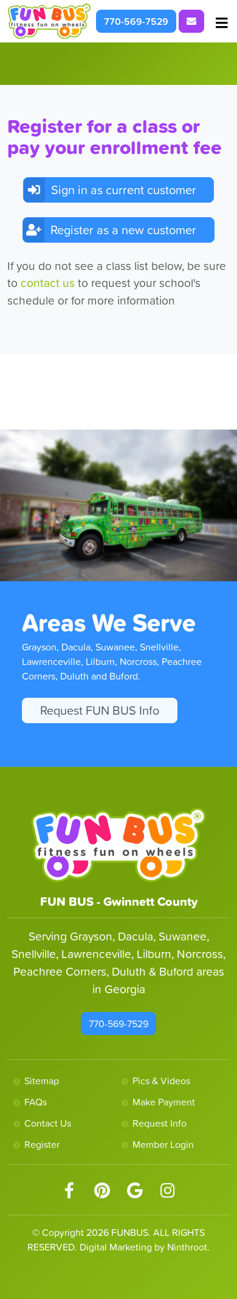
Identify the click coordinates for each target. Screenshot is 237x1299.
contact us (49, 282)
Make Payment (163, 1102)
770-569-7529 (136, 21)
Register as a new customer (123, 230)
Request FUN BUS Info (99, 710)
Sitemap (41, 1080)
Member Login (163, 1144)
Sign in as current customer (123, 190)
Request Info (159, 1123)
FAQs (35, 1102)
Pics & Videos (161, 1080)
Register (42, 1144)
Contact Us (47, 1123)
